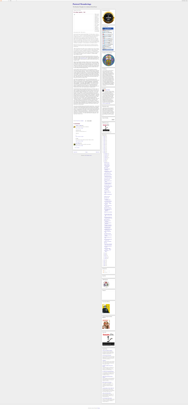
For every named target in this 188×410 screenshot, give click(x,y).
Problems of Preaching (107, 241)
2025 (104, 137)
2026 (104, 136)
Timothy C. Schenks (79, 125)
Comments (105, 272)
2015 (104, 151)
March (105, 255)
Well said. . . (106, 242)
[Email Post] (85, 120)
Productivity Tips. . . (107, 162)
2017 (104, 148)
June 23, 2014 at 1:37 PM (79, 141)
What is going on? (107, 219)
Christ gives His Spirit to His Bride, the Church (107, 225)
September (106, 157)
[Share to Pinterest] (91, 120)
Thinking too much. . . (107, 179)
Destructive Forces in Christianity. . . (107, 221)
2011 (104, 262)
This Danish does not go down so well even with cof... (108, 215)
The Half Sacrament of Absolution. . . (107, 223)
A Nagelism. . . (104, 360)
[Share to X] (89, 120)
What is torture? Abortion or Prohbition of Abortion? (108, 210)
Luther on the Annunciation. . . (107, 393)
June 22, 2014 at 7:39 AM (79, 128)
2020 (104, 144)
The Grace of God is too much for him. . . (108, 206)
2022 (104, 141)
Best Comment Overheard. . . (106, 189)
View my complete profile (106, 103)
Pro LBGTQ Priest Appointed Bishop (108, 371)
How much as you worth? (108, 174)
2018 (104, 147)
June (105, 161)
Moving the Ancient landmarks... (107, 169)
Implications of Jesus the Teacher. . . (108, 235)
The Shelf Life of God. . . (108, 233)
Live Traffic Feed (108, 28)
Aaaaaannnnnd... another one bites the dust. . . (108, 171)
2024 (104, 139)
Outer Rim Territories (84, 58)
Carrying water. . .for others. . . (107, 251)
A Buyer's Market (106, 164)
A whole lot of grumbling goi (106, 39)
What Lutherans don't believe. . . (107, 382)
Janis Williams (78, 143)
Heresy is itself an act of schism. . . (108, 181)
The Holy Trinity (106, 197)
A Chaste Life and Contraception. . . (107, 166)
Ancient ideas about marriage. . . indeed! (107, 249)
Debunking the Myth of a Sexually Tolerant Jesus (108, 217)
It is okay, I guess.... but (107, 185)
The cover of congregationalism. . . (108, 199)
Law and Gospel (105, 42)
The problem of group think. (106, 44)
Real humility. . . (106, 167)
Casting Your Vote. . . (107, 196)
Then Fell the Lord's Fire (108, 178)
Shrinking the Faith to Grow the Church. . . (107, 227)
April (105, 254)
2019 (104, 145)
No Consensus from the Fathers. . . (107, 246)
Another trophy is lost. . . (108, 173)
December (106, 153)
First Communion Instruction (106, 355)
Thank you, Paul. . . (107, 190)
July (105, 160)
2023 (104, 140)
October (105, 156)
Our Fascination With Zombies (107, 398)
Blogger (99, 408)
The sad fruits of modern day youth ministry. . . (108, 201)
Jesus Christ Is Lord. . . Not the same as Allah (108, 176)
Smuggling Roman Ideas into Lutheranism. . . (108, 229)
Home (86, 152)
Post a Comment (77, 147)
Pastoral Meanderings (82, 4)
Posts (105, 270)
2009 (104, 265)
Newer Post (75, 152)
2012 (104, 261)
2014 (104, 152)
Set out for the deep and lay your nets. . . (108, 239)
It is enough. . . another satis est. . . (107, 204)
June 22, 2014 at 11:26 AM (79, 136)
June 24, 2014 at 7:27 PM (79, 145)
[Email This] (87, 120)
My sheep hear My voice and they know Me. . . (108, 183)
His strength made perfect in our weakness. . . (108, 187)
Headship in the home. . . (108, 207)
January (105, 258)
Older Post (97, 152)
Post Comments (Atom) (88, 155)
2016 (104, 149)
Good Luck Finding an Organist (107, 350)
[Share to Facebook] (90, 120)
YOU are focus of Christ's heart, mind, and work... (108, 244)
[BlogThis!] (88, 120)
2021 (104, 143)
